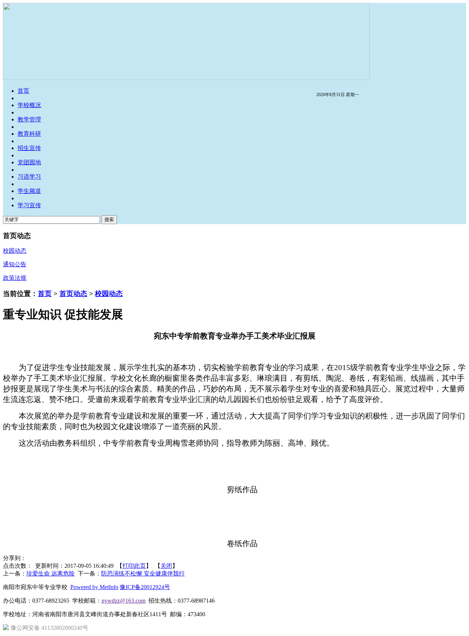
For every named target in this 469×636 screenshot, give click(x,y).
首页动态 (73, 293)
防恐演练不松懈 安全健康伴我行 (143, 573)
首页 (45, 293)
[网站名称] (186, 78)
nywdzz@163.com (123, 600)
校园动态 (109, 293)
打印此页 (134, 566)
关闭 (166, 566)
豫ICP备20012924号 (145, 587)
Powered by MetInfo (94, 587)
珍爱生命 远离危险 (50, 573)
